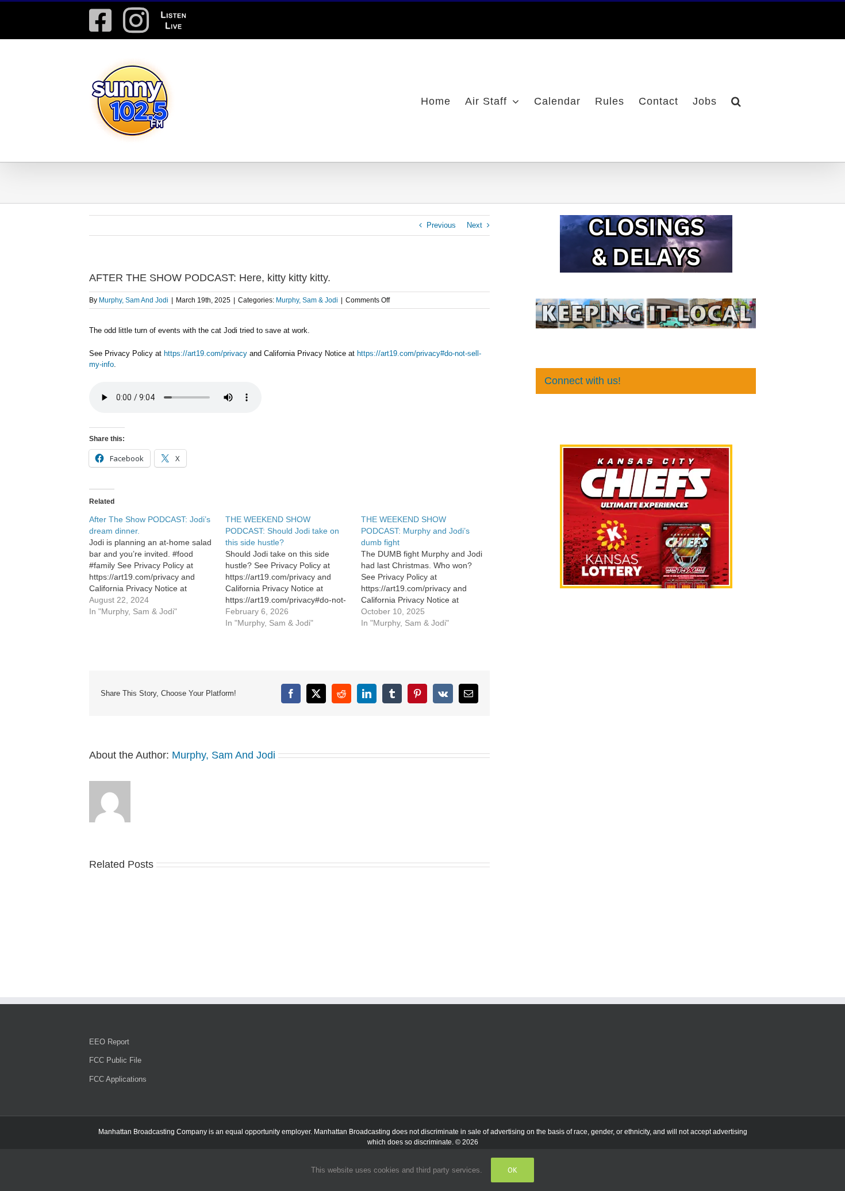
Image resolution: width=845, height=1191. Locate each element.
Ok (512, 1170)
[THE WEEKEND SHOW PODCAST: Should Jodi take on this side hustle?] (293, 571)
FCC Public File (115, 1060)
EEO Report (109, 1041)
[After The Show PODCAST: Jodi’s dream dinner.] (157, 565)
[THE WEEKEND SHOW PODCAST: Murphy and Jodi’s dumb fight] (429, 571)
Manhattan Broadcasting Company (152, 1132)
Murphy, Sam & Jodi (307, 300)
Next (474, 225)
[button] (736, 101)
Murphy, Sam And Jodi (133, 300)
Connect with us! (582, 380)
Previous (441, 225)
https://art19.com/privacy (205, 353)
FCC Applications (118, 1079)
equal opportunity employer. (268, 1132)
